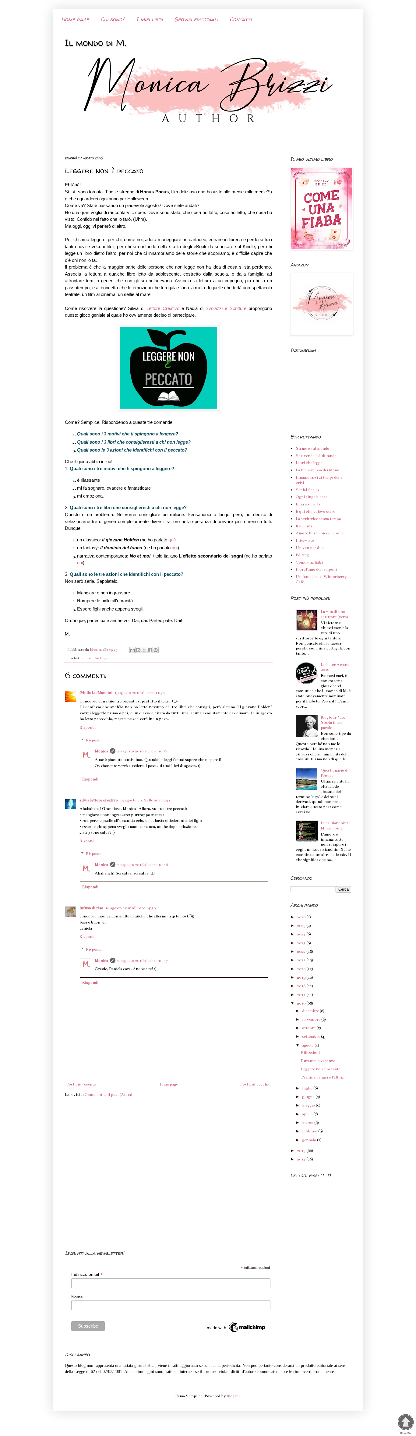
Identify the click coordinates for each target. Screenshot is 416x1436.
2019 (301, 977)
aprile (307, 1114)
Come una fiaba (309, 562)
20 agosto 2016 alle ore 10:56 (142, 864)
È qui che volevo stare (315, 511)
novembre (311, 1019)
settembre (311, 1036)
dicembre (311, 1010)
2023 (301, 943)
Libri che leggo (96, 658)
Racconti (304, 526)
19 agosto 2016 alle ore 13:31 (145, 800)
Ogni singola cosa (311, 497)
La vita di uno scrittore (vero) (334, 614)
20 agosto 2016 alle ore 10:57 (142, 960)
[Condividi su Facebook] (150, 650)
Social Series (307, 489)
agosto (308, 1045)
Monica (101, 751)
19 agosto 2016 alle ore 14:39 (130, 908)
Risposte (93, 740)
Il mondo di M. (95, 42)
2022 (301, 951)
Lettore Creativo (162, 308)
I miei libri (149, 19)
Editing (302, 555)
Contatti (241, 19)
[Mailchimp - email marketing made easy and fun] (236, 1332)
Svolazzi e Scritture (227, 308)
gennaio (309, 1140)
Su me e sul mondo (312, 448)
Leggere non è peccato (320, 1069)
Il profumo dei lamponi (316, 569)
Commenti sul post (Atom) (108, 1094)
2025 (301, 925)
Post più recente (81, 1084)
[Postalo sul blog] (138, 650)
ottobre (309, 1028)
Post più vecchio (255, 1084)
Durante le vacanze (318, 1060)
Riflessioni (310, 1052)
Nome (77, 1296)
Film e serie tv (308, 504)
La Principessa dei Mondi (318, 470)
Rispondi (87, 727)
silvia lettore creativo (98, 800)
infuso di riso (91, 908)
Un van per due (309, 547)
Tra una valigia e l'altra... (323, 1077)
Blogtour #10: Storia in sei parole (333, 722)
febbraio (310, 1131)
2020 (301, 968)
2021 (301, 960)
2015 (301, 1150)
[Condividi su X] (144, 650)
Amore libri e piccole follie (320, 533)
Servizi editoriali (196, 19)
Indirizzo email (87, 1274)
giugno (309, 1096)
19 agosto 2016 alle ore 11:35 (139, 692)
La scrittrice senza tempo (318, 518)
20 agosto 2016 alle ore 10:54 (142, 751)
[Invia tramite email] (132, 650)
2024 (301, 934)
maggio (309, 1105)
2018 (301, 986)
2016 (301, 1003)
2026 (301, 917)
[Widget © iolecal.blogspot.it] (405, 1433)
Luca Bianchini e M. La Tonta (336, 826)
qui (171, 539)
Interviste (305, 540)
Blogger (233, 1396)
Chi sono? (112, 19)
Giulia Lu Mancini (95, 692)
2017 (301, 994)
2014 (301, 1159)
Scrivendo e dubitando (316, 455)
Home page (75, 19)
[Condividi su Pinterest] (156, 650)
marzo (308, 1122)
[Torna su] (405, 1422)
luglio (307, 1088)
